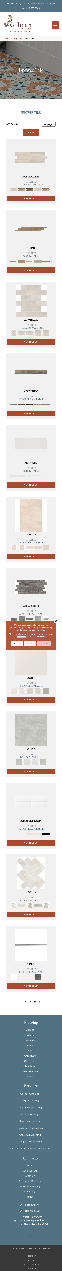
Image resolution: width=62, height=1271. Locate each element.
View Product (31, 199)
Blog (30, 1196)
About (30, 1165)
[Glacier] (35, 762)
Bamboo (30, 1066)
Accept (17, 643)
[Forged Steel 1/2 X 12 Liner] (31, 945)
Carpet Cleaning (30, 1093)
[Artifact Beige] (29, 905)
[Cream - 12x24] (21, 547)
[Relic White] (31, 873)
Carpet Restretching (30, 1107)
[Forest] (46, 404)
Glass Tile (30, 1061)
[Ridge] (29, 189)
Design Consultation (30, 1141)
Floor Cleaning (30, 1114)
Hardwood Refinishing (30, 1127)
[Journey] (29, 404)
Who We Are (30, 1170)
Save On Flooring (30, 1186)
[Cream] (38, 547)
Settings (44, 643)
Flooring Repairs (30, 1121)
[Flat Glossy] (21, 475)
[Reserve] (29, 261)
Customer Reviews (30, 1181)
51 (31, 1002)
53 (38, 1002)
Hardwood (30, 1035)
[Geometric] (38, 475)
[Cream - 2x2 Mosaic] (29, 547)
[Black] (46, 833)
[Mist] (31, 730)
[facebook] (31, 1236)
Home (5, 39)
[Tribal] (46, 475)
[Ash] (31, 157)
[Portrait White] (31, 300)
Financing (30, 1191)
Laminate (30, 1040)
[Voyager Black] (31, 587)
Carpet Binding (30, 1100)
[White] (31, 658)
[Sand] (29, 833)
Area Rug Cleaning (30, 1134)
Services (31, 1086)
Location (30, 1175)
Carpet (30, 1029)
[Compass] (38, 404)
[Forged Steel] (21, 977)
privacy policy (30, 634)
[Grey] (46, 690)
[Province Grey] (46, 905)
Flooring (13, 39)
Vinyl (30, 1045)
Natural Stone (30, 1071)
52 (35, 1002)
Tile (20, 39)
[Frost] (27, 762)
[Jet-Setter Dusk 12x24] (38, 619)
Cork (30, 1076)
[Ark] (21, 189)
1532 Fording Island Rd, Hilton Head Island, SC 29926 (32, 3)
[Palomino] (31, 229)
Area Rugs (30, 1055)
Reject (30, 643)
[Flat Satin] (31, 443)
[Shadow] (43, 762)
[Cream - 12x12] (31, 515)
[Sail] (31, 801)
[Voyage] (21, 404)
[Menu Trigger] (55, 25)
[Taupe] (29, 690)
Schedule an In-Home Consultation (30, 1148)
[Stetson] (46, 261)
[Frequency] (29, 475)
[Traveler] (31, 372)
